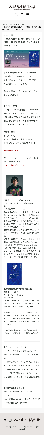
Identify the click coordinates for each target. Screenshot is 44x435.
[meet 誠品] (38, 420)
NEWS (12, 24)
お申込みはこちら (11, 150)
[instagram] (10, 420)
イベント (21, 24)
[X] (5, 420)
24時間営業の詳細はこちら (15, 165)
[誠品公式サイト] (24, 420)
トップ (4, 24)
